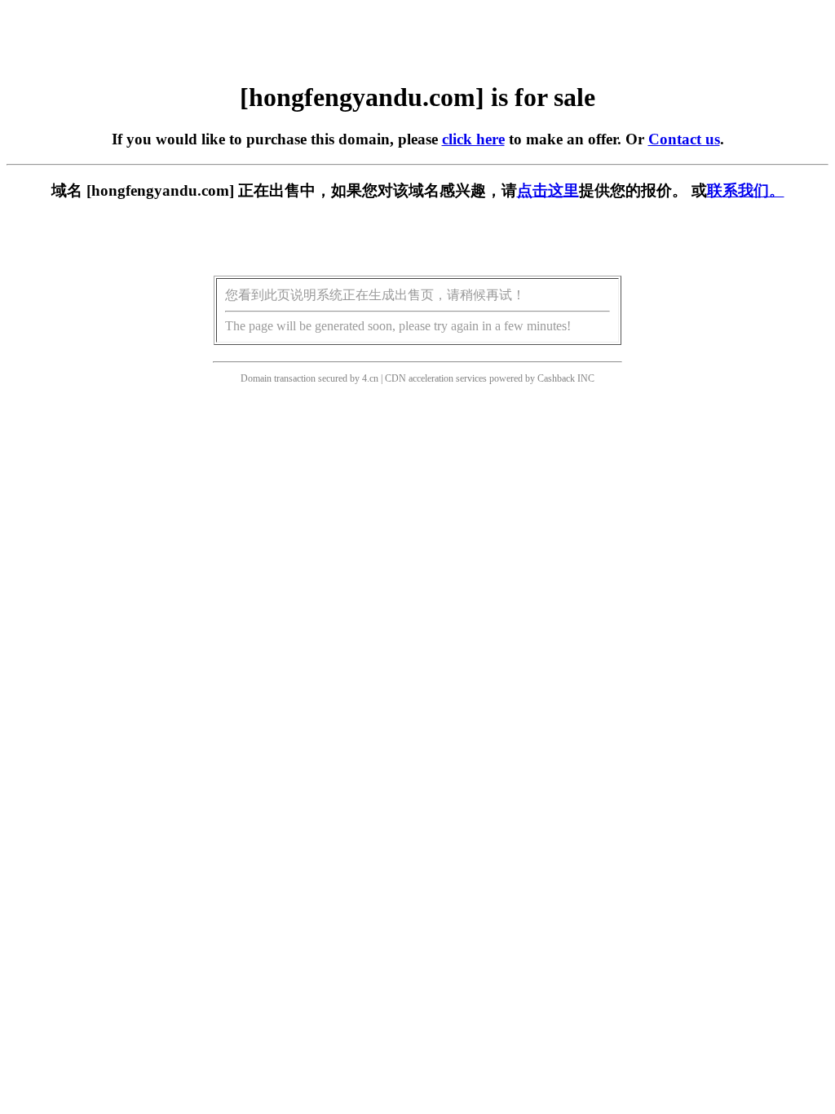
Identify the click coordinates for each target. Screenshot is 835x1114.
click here (473, 139)
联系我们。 (745, 190)
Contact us (684, 139)
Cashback (556, 378)
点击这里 (548, 190)
